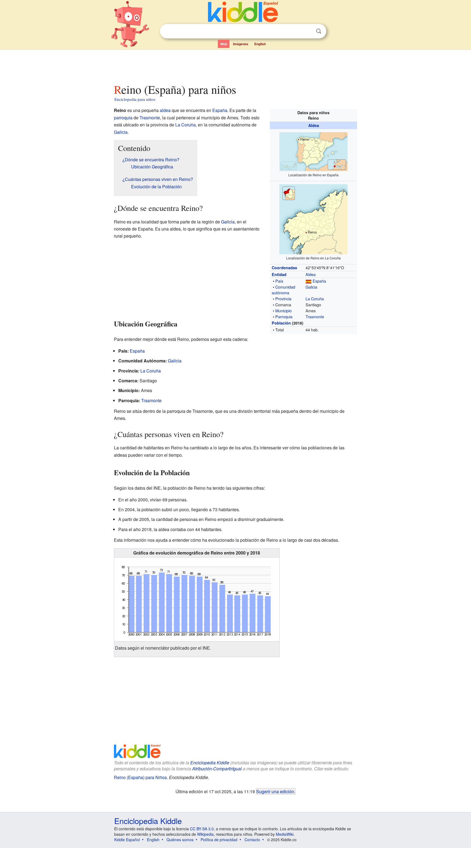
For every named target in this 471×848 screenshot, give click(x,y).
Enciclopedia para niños (134, 99)
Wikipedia (205, 834)
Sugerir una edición (275, 791)
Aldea (313, 125)
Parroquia (283, 316)
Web (223, 43)
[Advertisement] (235, 65)
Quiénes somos (180, 839)
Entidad (279, 274)
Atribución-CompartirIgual (217, 768)
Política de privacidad (219, 839)
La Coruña (315, 298)
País (279, 281)
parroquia (123, 117)
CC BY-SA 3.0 (202, 828)
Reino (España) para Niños (140, 777)
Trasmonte (315, 316)
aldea (165, 110)
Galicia (311, 287)
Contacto (252, 839)
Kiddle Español (127, 839)
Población (281, 323)
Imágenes (240, 43)
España (319, 281)
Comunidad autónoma (283, 289)
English (260, 43)
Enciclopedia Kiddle (209, 762)
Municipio (283, 310)
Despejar (307, 31)
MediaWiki (285, 834)
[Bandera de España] (309, 281)
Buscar (318, 31)
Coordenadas (284, 267)
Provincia (283, 298)
